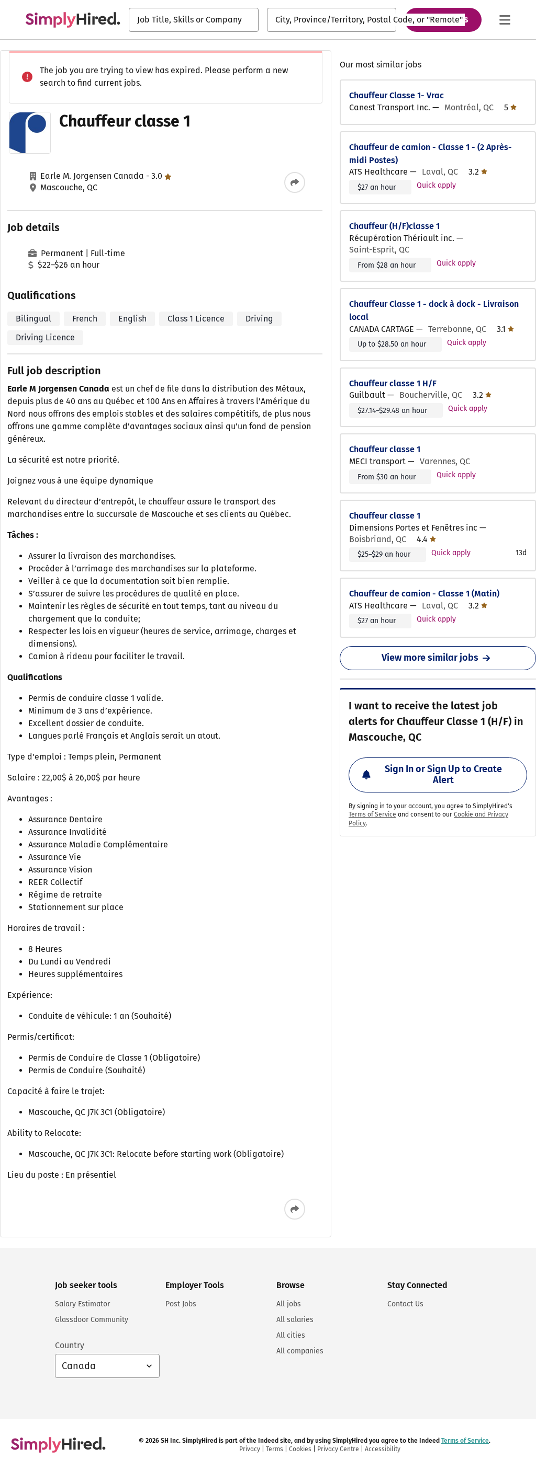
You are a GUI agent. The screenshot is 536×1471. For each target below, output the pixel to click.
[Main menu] (504, 20)
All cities (290, 1335)
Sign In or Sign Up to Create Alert (443, 774)
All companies (299, 1351)
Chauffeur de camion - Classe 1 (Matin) (424, 594)
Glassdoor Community (91, 1319)
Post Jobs (180, 1304)
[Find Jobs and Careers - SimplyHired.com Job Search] (72, 20)
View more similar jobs (430, 657)
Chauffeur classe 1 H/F (393, 383)
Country (69, 1345)
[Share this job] (294, 182)
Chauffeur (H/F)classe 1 (394, 226)
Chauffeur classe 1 (384, 449)
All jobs (288, 1304)
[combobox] (194, 20)
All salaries (295, 1319)
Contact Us (405, 1304)
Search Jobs (443, 19)
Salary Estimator (82, 1304)
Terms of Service (372, 814)
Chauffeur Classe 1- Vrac (396, 95)
